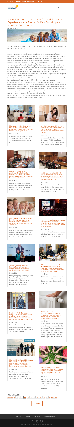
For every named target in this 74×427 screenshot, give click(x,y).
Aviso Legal (36, 416)
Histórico (20, 28)
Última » (54, 397)
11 (28, 397)
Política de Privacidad (23, 416)
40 (44, 397)
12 (31, 397)
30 (41, 397)
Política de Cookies (49, 416)
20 (37, 397)
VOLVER (36, 403)
